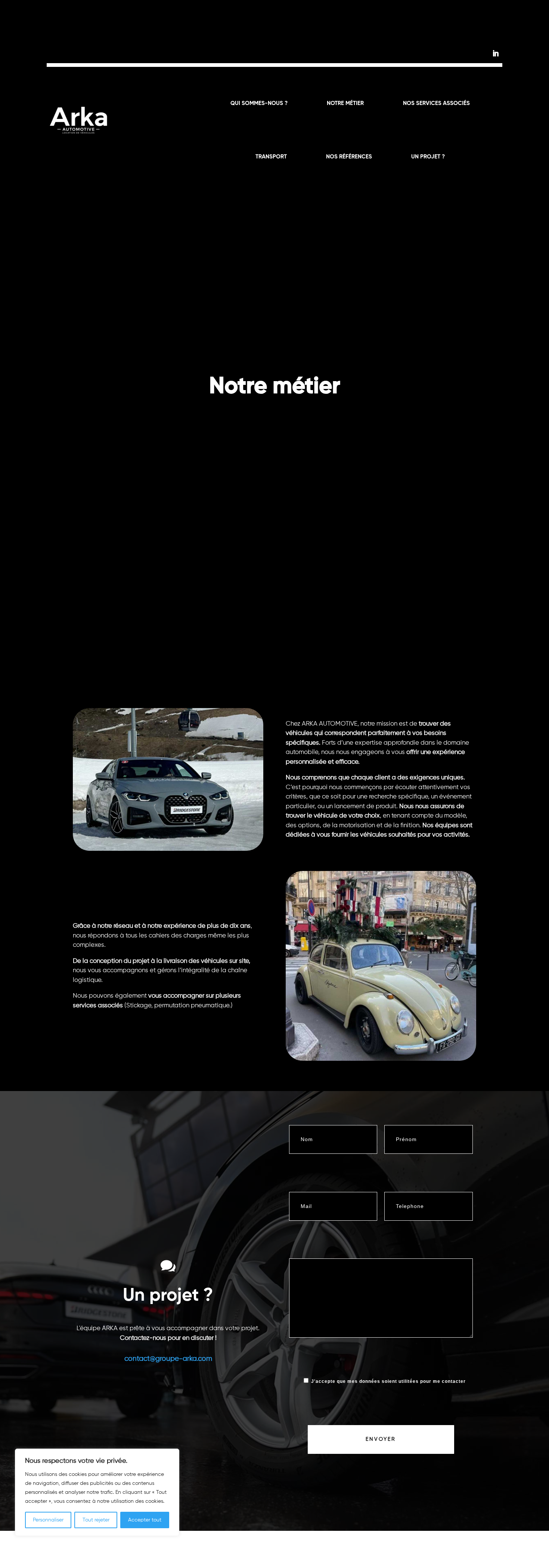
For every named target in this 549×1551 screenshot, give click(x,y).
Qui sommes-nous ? (259, 103)
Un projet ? (428, 157)
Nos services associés (436, 103)
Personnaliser (48, 1520)
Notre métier (345, 103)
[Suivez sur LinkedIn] (495, 53)
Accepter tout (144, 1520)
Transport (271, 157)
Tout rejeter (96, 1520)
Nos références (349, 157)
